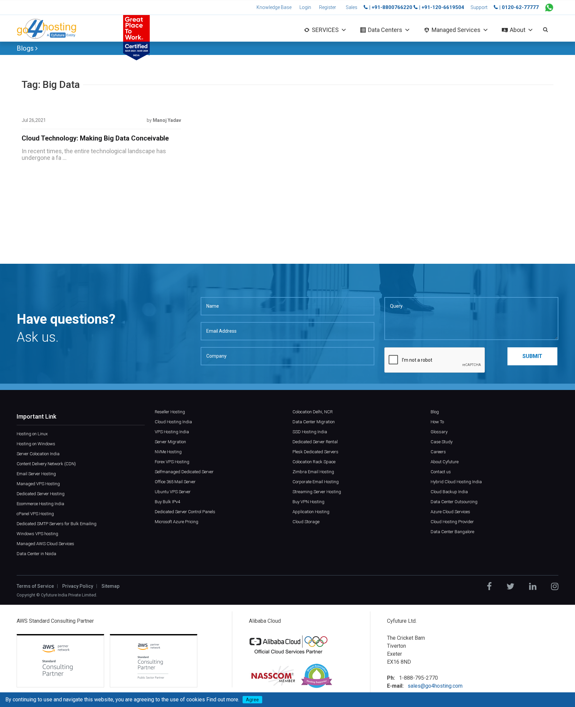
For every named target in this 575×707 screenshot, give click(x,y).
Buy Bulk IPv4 (167, 501)
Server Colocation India (38, 453)
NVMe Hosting (168, 451)
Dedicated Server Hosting (41, 493)
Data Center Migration (313, 421)
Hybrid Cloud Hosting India (456, 481)
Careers (438, 451)
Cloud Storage (305, 521)
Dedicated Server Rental (315, 441)
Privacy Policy (77, 586)
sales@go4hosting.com (435, 686)
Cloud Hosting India (173, 421)
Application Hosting (310, 511)
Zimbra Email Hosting (313, 471)
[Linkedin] (533, 586)
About (517, 29)
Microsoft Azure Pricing (176, 521)
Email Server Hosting (36, 473)
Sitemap (110, 586)
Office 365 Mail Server (175, 481)
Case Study (442, 441)
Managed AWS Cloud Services (45, 543)
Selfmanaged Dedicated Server (184, 471)
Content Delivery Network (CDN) (46, 463)
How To (437, 421)
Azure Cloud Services (450, 511)
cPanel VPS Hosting (35, 513)
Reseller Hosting (170, 411)
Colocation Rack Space (313, 461)
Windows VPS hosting (37, 533)
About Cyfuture (445, 461)
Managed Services (456, 29)
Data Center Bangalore (452, 531)
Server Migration (170, 441)
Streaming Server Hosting (316, 491)
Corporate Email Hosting (315, 481)
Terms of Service (35, 586)
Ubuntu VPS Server (173, 491)
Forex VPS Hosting (172, 461)
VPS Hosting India (172, 431)
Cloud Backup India (449, 491)
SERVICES (325, 29)
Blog (435, 411)
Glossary (439, 431)
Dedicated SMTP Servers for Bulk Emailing (56, 523)
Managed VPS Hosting (38, 483)
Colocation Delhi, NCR (312, 411)
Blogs (26, 48)
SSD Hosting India (309, 431)
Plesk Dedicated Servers (315, 451)
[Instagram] (555, 586)
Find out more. (222, 699)
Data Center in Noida (36, 553)
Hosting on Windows (36, 443)
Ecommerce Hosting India (40, 503)
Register (327, 7)
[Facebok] (489, 586)
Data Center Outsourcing (454, 501)
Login (305, 7)
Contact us (441, 471)
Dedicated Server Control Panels (185, 511)
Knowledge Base (274, 7)
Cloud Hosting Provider (452, 521)
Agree (252, 699)
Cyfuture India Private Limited (68, 594)
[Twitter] (510, 586)
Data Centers (385, 29)
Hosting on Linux (32, 433)
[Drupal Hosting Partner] (316, 675)
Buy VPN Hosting (308, 501)
